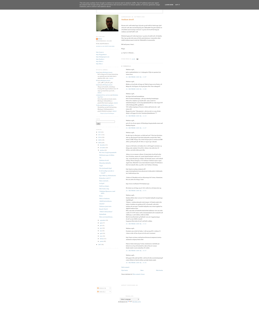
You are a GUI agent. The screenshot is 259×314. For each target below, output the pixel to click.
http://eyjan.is (100, 52)
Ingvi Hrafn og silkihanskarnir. (107, 175)
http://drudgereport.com (102, 57)
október (102, 150)
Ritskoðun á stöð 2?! (105, 178)
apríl (101, 233)
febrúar (102, 239)
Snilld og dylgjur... (104, 186)
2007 (99, 244)
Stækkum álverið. (127, 19)
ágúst (101, 223)
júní (101, 228)
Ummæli (102, 292)
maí (101, 231)
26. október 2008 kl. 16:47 (136, 250)
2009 (99, 140)
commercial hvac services (103, 95)
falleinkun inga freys (108, 105)
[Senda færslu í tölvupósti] (137, 59)
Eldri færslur (159, 270)
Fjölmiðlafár (102, 214)
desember (102, 145)
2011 (99, 135)
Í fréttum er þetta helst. (105, 206)
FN (97, 80)
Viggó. (101, 165)
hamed (98, 72)
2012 (99, 132)
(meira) (111, 78)
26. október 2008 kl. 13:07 (136, 77)
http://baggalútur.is (101, 54)
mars (101, 236)
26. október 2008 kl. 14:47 (136, 128)
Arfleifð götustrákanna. (105, 201)
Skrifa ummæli (125, 267)
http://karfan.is (100, 59)
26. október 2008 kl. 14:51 (136, 190)
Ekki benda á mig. (104, 189)
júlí (101, 225)
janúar (102, 241)
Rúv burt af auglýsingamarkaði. (108, 152)
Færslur (102, 288)
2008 (99, 142)
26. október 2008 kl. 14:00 (136, 89)
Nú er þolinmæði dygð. (105, 168)
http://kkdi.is (99, 61)
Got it (177, 4)
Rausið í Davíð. (103, 209)
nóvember (103, 147)
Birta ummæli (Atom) (139, 274)
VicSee (98, 105)
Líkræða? (102, 204)
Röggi (100, 38)
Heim (142, 270)
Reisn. (101, 196)
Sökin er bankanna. (104, 198)
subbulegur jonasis (107, 72)
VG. (100, 158)
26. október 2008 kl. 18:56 (136, 263)
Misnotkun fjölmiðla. (105, 163)
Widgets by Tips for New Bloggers (107, 113)
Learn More (169, 4)
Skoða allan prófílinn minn (105, 46)
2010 (99, 137)
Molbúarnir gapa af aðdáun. (107, 155)
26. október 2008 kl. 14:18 (136, 116)
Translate (136, 302)
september (103, 220)
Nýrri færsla (124, 270)
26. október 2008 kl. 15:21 (136, 224)
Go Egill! (101, 183)
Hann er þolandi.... (104, 181)
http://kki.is (99, 64)
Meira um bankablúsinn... (106, 217)
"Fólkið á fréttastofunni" (106, 212)
